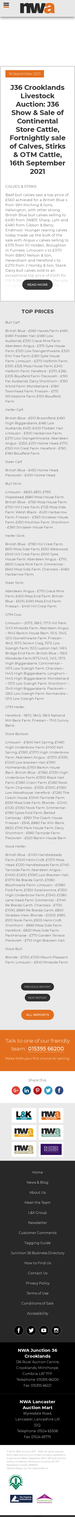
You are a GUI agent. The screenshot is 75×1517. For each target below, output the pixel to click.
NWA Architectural (24, 1149)
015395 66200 (46, 1048)
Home (37, 1172)
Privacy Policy (37, 1283)
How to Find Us (37, 1263)
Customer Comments (37, 1233)
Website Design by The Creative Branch (27, 1468)
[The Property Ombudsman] (32, 1498)
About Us (38, 1193)
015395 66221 (41, 1385)
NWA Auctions (51, 1115)
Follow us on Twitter (31, 1330)
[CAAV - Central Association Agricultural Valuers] (16, 1482)
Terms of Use (37, 1293)
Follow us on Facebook (18, 1330)
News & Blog (37, 1182)
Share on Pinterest (37, 1090)
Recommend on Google (16, 1090)
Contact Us (37, 1273)
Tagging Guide (37, 1243)
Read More (37, 285)
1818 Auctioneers (51, 1149)
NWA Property (24, 1132)
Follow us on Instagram (56, 1330)
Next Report (37, 997)
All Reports (37, 1015)
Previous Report (37, 986)
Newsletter (37, 1223)
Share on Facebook (59, 1090)
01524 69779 (41, 1437)
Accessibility (37, 1313)
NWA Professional (51, 1132)
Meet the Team (38, 1203)
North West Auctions (37, 8)
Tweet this (48, 1090)
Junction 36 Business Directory (37, 1253)
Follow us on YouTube (43, 1330)
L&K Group (24, 1115)
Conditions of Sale (37, 1303)
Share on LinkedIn (26, 1090)
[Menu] (6, 4)
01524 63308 (47, 1431)
